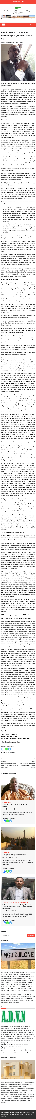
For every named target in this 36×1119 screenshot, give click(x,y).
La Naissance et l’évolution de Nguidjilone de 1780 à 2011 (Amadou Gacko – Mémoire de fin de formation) (17, 906)
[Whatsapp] (6, 749)
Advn (21, 42)
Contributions (11, 752)
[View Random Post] (30, 24)
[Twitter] (9, 749)
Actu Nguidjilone (7, 902)
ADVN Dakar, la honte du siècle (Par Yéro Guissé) (16, 805)
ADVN (18, 8)
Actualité (16, 902)
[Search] (33, 24)
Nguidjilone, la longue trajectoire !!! (14, 855)
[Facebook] (2, 749)
